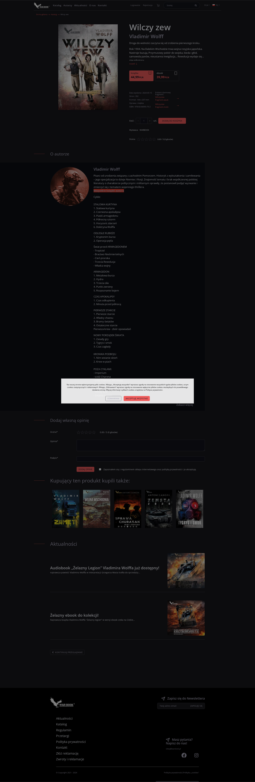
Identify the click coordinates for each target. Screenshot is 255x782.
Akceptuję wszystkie (137, 398)
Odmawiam (113, 398)
